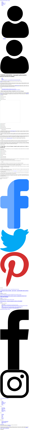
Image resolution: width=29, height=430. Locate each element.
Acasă (2, 1)
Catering (3, 411)
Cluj (2, 415)
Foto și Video (3, 407)
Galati (2, 416)
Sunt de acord (2, 429)
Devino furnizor (3, 4)
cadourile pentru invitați (9, 138)
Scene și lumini (3, 408)
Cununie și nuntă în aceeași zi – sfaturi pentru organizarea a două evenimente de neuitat (11, 307)
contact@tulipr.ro (6, 398)
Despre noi (3, 3)
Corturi (2, 409)
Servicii (2, 2)
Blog (2, 404)
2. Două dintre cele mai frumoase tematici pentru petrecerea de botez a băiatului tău (11, 89)
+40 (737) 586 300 (2, 398)
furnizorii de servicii (17, 85)
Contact (2, 5)
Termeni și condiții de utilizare (5, 421)
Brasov (2, 418)
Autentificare (4, 38)
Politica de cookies (4, 422)
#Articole (1, 81)
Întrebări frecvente (4, 402)
